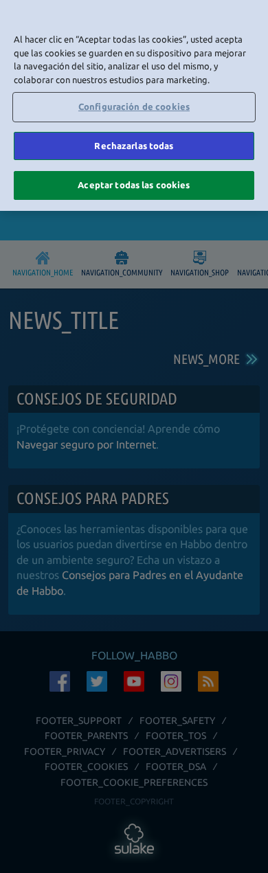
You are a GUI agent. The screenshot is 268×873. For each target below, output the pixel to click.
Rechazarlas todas (133, 145)
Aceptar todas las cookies (134, 185)
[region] (134, 105)
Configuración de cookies (134, 106)
